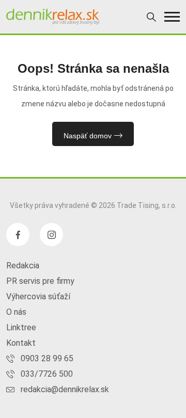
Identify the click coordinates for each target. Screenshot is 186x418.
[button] (172, 16)
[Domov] (52, 17)
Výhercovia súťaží (38, 296)
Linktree (21, 327)
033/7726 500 (47, 374)
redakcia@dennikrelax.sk (65, 389)
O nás (16, 312)
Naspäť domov (88, 136)
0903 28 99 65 (47, 358)
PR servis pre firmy (40, 281)
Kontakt (21, 343)
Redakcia (22, 265)
